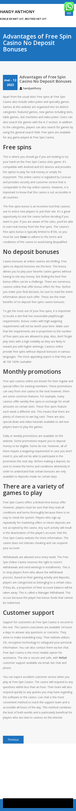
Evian (23, 237)
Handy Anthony (17, 11)
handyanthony (32, 88)
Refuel (63, 658)
